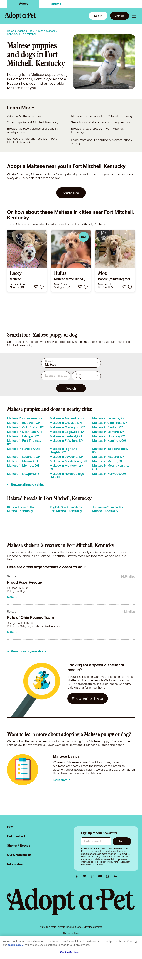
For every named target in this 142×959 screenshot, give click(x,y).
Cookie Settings (71, 933)
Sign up (119, 15)
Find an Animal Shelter (87, 698)
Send (122, 841)
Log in (98, 15)
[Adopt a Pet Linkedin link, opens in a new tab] (116, 876)
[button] (36, 286)
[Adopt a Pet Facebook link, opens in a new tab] (78, 876)
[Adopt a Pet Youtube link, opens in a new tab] (101, 876)
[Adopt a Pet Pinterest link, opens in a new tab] (93, 876)
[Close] (136, 942)
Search (71, 388)
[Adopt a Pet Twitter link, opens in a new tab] (85, 876)
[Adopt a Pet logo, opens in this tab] (71, 905)
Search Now (71, 192)
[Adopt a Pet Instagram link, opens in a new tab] (109, 876)
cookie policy (15, 944)
